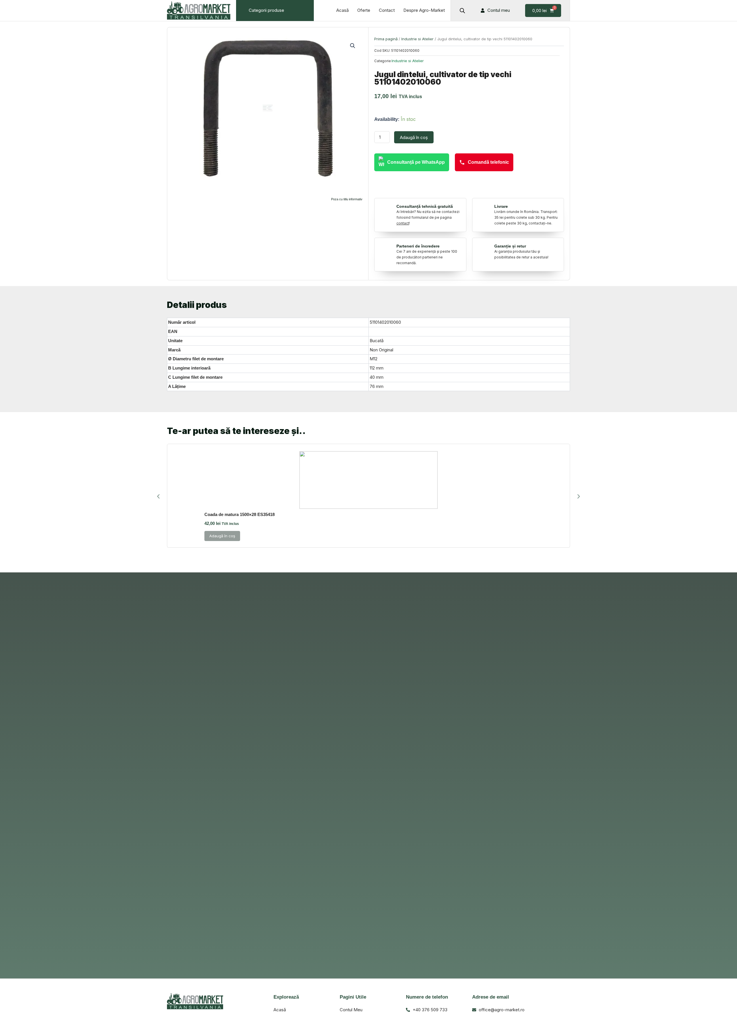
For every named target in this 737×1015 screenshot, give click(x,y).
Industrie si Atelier (417, 39)
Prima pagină (386, 39)
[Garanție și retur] (484, 248)
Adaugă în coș (414, 137)
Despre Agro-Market (424, 10)
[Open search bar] (462, 10)
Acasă (342, 10)
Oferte (363, 10)
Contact (387, 10)
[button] (352, 46)
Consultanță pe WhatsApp (416, 162)
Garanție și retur (510, 246)
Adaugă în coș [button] (222, 536)
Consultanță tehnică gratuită (424, 206)
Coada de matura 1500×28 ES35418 (239, 514)
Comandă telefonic (488, 162)
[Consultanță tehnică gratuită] (386, 208)
